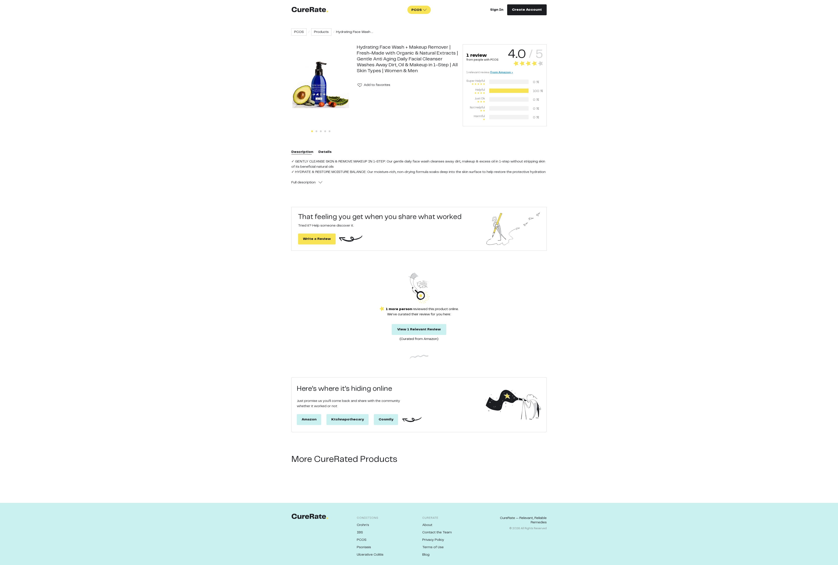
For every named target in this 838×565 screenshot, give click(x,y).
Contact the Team (437, 532)
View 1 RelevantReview (419, 329)
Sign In (496, 9)
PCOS (299, 32)
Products (321, 32)
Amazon (309, 419)
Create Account (527, 9)
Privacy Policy (433, 539)
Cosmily (386, 419)
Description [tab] (302, 152)
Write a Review (317, 239)
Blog (425, 554)
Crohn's (363, 525)
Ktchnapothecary (347, 419)
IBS (360, 532)
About (427, 525)
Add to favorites (377, 85)
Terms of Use (433, 547)
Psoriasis (364, 547)
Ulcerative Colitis (370, 554)
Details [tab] (324, 152)
